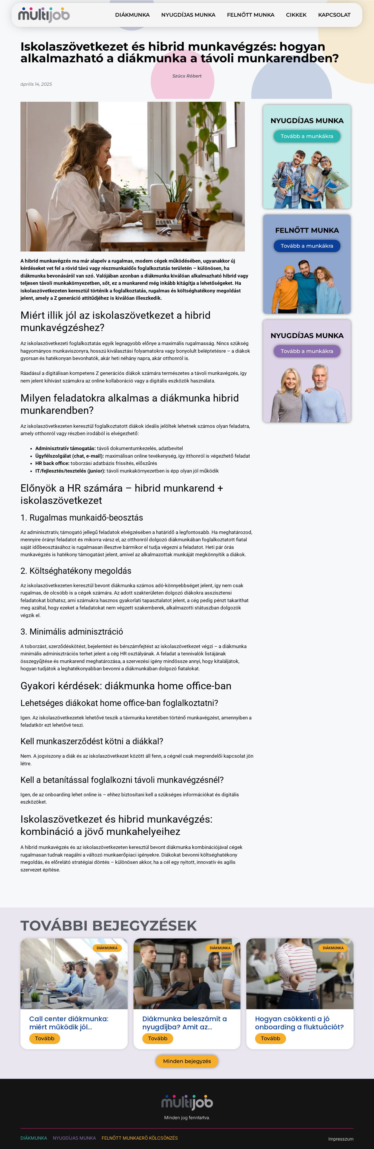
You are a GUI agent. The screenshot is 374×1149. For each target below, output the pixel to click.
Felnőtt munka (250, 15)
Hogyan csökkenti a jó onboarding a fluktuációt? (299, 1023)
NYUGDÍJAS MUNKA (74, 1138)
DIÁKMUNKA (33, 1138)
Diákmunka (132, 15)
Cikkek (296, 15)
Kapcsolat (334, 15)
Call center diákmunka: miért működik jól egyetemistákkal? (68, 1027)
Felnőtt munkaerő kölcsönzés (140, 1138)
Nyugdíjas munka (188, 15)
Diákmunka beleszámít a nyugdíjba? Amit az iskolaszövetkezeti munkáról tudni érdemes (184, 1031)
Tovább (44, 1038)
